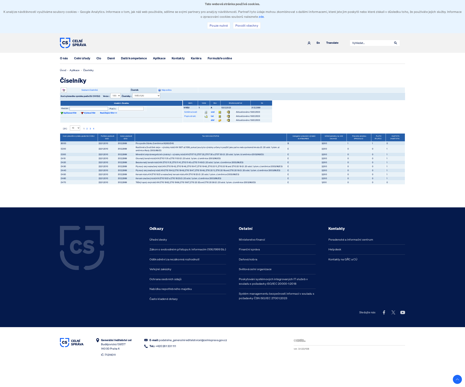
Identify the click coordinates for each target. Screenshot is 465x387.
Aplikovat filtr (70, 113)
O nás (64, 58)
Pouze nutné (219, 25)
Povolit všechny (246, 25)
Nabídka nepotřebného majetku (170, 289)
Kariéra (196, 58)
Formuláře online (220, 58)
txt (212, 116)
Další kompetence (134, 58)
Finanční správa (249, 249)
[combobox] (371, 43)
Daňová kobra (248, 259)
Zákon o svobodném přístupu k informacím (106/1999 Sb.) (187, 249)
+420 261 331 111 (165, 346)
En (318, 43)
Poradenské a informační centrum (350, 239)
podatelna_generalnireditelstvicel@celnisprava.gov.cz (193, 340)
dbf (212, 120)
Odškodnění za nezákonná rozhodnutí (174, 259)
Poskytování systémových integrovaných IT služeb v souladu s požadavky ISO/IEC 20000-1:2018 (273, 281)
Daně (111, 58)
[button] (396, 43)
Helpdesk (334, 249)
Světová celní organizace (255, 269)
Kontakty (178, 58)
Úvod (63, 70)
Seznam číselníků (90, 90)
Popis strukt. (190, 116)
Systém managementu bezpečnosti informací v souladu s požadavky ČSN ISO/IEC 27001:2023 (276, 296)
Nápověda (166, 90)
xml (213, 112)
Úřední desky (158, 239)
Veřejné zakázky (160, 269)
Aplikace (159, 58)
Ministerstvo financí (252, 239)
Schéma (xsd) (190, 112)
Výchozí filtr (89, 113)
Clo (98, 58)
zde (261, 17)
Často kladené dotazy (163, 299)
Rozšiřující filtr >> (108, 113)
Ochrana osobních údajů (165, 279)
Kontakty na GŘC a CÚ (342, 259)
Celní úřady (82, 58)
